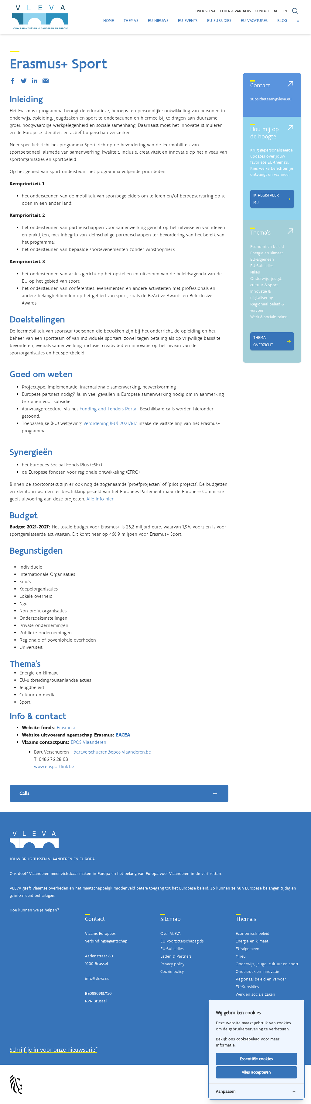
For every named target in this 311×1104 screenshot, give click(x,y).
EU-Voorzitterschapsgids (182, 941)
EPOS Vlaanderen (88, 742)
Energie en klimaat (266, 253)
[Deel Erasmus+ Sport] (14, 80)
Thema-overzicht (263, 341)
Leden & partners (235, 11)
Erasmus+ (66, 727)
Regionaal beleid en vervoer (261, 979)
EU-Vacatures (254, 20)
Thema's (131, 20)
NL (276, 11)
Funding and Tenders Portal (109, 409)
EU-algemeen (262, 259)
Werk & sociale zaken (269, 316)
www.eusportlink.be (54, 766)
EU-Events (187, 20)
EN (285, 11)
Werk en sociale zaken (255, 994)
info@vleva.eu (97, 978)
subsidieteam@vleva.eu (271, 99)
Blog (282, 20)
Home (108, 20)
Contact (262, 11)
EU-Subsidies (219, 20)
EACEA (123, 735)
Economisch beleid (267, 246)
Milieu (255, 272)
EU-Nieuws (158, 20)
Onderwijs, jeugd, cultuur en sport (267, 963)
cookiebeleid (248, 1039)
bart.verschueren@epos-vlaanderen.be (112, 752)
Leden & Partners (176, 956)
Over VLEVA (205, 11)
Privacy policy (172, 963)
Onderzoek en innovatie (257, 971)
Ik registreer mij (266, 199)
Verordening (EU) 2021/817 (110, 423)
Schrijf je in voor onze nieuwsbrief (53, 1049)
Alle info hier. (100, 499)
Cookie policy (172, 971)
